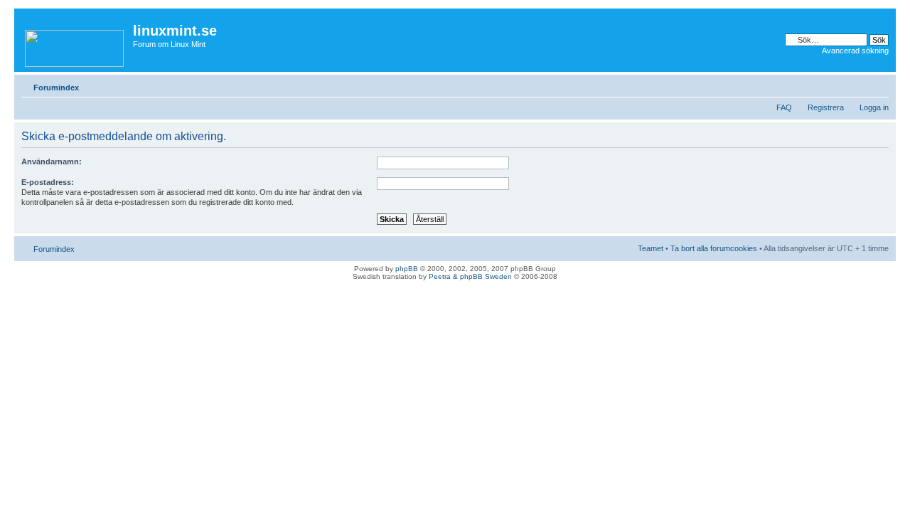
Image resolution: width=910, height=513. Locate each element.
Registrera (826, 107)
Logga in (874, 107)
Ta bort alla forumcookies (713, 248)
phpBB (406, 269)
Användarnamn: (51, 161)
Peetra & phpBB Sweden (470, 276)
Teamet (650, 248)
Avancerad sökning (855, 50)
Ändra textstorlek (878, 84)
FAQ (784, 107)
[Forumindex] (75, 45)
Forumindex (56, 87)
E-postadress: (47, 182)
